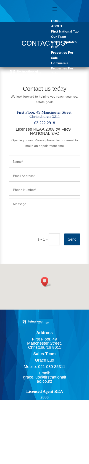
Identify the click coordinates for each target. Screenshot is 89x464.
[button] (46, 281)
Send (72, 239)
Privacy (14, 448)
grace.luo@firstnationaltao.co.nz (44, 379)
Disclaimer (29, 448)
